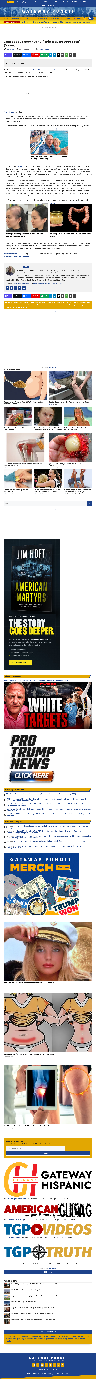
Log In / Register (47, 5)
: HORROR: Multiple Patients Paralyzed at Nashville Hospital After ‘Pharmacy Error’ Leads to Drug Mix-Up (49, 841)
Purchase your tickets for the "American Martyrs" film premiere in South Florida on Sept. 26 (48, 22)
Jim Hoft (23, 267)
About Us (15, 18)
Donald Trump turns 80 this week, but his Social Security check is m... (34, 1319)
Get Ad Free (84, 2)
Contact (43, 1374)
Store (57, 2)
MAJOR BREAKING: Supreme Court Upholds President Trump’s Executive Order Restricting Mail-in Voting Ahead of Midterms (49, 815)
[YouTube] (62, 1365)
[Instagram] (58, 1365)
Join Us (27, 18)
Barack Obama (10, 253)
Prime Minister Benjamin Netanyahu (48, 70)
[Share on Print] (74, 55)
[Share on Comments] (62, 55)
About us (36, 1374)
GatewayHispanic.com (17, 1198)
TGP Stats (48, 1272)
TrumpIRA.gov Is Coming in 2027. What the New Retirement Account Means (36, 1284)
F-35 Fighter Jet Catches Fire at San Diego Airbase (27, 1290)
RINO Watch (36, 2)
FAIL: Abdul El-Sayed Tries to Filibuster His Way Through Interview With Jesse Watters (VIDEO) (41, 794)
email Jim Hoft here (21, 284)
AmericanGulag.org (16, 1219)
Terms (57, 1374)
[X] (42, 1365)
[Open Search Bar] (85, 18)
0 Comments (44, 49)
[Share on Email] (70, 55)
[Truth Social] (33, 1365)
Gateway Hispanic (23, 2)
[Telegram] (54, 1365)
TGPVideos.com (14, 1237)
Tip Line (10, 2)
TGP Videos (48, 2)
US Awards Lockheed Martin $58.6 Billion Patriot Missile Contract (32, 1314)
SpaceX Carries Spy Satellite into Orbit (23, 1302)
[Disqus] (48, 338)
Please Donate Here (48, 1332)
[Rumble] (50, 1365)
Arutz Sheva (9, 112)
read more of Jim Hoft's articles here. (48, 284)
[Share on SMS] (66, 55)
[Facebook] (46, 1365)
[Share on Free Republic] (58, 55)
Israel (20, 166)
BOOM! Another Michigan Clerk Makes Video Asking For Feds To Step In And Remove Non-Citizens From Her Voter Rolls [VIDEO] (49, 810)
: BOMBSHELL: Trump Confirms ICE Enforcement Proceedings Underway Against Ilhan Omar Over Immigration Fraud (46, 847)
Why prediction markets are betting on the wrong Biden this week (32, 1308)
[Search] (89, 503)
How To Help (55, 18)
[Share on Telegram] (50, 55)
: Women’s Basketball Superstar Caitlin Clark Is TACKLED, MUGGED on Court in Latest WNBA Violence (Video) (47, 827)
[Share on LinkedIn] (54, 55)
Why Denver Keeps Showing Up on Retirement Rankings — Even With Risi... (36, 1296)
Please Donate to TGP (70, 2)
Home (6, 18)
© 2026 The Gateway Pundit (48, 1370)
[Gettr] (37, 1365)
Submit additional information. (17, 257)
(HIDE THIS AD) (52, 27)
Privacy (50, 1374)
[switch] (91, 18)
